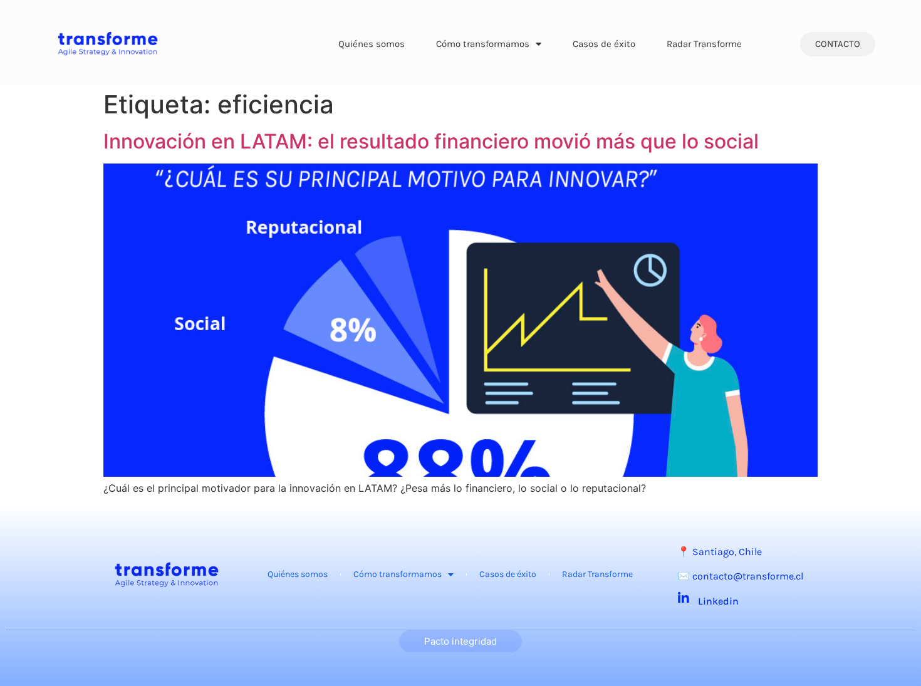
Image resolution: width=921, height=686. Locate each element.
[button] (837, 44)
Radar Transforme (704, 43)
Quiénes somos (371, 43)
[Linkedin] (683, 598)
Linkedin (718, 601)
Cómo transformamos (482, 43)
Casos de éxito (604, 43)
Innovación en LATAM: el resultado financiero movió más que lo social (431, 141)
